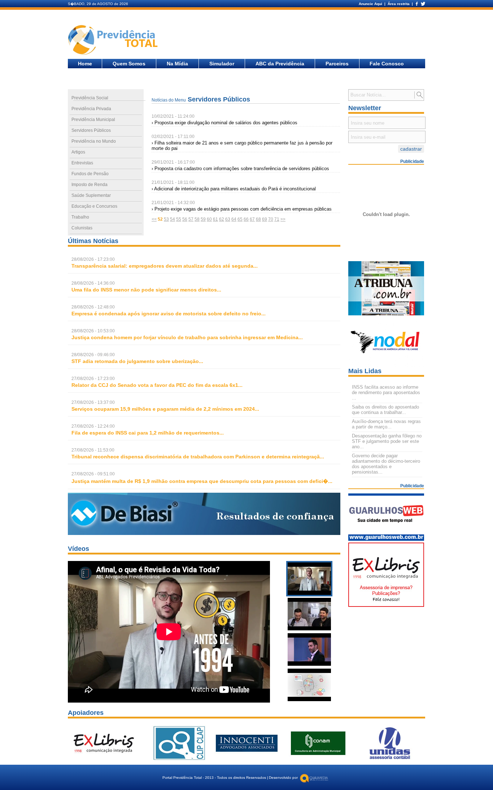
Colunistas (81, 227)
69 (264, 219)
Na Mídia (177, 63)
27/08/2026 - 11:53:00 (92, 450)
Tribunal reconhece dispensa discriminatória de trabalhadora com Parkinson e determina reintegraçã (195, 456)
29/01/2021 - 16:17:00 (173, 162)
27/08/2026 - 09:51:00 (93, 473)
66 (246, 219)
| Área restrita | (398, 4)
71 (276, 219)
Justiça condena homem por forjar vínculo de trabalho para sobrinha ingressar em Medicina (184, 337)
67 (252, 219)
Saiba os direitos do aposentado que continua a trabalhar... (385, 409)
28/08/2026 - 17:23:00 (93, 259)
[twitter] (422, 4)
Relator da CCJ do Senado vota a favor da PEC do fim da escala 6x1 (154, 385)
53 (166, 219)
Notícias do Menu (169, 100)
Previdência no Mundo (93, 141)
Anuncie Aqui (371, 4)
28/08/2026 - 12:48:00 (93, 307)
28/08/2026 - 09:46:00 (93, 354)
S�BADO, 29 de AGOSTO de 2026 (98, 4)
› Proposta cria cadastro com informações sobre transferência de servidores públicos (240, 168)
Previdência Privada (91, 108)
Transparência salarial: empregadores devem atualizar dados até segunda (162, 266)
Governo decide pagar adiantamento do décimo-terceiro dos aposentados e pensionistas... (386, 464)
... (164, 266)
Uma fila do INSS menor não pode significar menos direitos (144, 290)
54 (172, 219)
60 (209, 219)
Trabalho (80, 217)
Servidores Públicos (91, 130)
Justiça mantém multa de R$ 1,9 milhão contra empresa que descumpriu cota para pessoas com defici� (199, 481)
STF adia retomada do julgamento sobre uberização (135, 361)
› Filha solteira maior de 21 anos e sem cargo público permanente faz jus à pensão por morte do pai (242, 145)
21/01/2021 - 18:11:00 (173, 182)
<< (154, 219)
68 (258, 219)
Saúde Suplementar (91, 195)
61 (215, 219)
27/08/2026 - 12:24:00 (93, 426)
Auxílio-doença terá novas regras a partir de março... (386, 424)
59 (203, 219)
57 (190, 219)
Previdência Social (89, 97)
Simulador (221, 63)
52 (160, 219)
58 (197, 219)
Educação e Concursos (94, 206)
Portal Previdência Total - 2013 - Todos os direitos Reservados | (215, 778)
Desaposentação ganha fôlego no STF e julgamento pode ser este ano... (387, 441)
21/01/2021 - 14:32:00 (173, 202)
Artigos (78, 152)
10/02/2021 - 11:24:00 (173, 116)
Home (85, 63)
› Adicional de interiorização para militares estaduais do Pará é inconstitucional (234, 188)
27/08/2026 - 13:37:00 (93, 402)
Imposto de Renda (89, 184)
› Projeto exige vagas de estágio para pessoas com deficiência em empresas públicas (242, 209)
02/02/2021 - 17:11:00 (173, 136)
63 (227, 219)
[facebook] (416, 4)
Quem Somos (129, 63)
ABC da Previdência (280, 63)
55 (178, 219)
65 (240, 219)
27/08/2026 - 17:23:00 (93, 378)
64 (233, 219)
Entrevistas (82, 162)
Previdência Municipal (93, 119)
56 (184, 219)
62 (221, 219)
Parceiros (337, 63)
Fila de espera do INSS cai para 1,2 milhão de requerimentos (145, 433)
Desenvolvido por (283, 778)
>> (282, 219)
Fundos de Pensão (90, 173)
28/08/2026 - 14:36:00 (93, 283)
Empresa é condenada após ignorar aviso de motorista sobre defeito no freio (166, 313)
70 (270, 219)
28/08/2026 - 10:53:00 (93, 330)
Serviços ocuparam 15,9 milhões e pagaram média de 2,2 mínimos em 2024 (163, 409)
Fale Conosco (387, 63)
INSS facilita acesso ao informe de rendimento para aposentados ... (386, 392)
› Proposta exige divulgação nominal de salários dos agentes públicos (224, 122)
